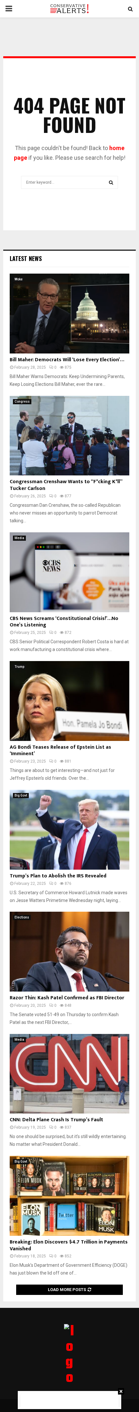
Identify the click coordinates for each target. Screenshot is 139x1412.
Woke (19, 279)
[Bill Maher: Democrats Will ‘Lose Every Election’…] (69, 313)
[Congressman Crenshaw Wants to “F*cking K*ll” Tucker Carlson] (69, 436)
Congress (22, 401)
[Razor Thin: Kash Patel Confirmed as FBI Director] (69, 952)
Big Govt (21, 795)
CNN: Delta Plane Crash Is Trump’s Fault (56, 1119)
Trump (19, 666)
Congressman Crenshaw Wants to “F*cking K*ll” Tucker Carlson (66, 485)
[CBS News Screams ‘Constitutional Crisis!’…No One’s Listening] (69, 572)
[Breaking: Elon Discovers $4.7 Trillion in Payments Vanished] (69, 1196)
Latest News (26, 258)
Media (19, 538)
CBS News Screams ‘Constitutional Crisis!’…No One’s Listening (64, 622)
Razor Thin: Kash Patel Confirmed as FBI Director (67, 998)
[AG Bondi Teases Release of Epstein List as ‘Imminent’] (69, 701)
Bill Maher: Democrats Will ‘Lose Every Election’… (67, 359)
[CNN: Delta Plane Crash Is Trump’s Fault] (69, 1074)
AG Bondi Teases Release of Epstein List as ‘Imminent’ (60, 750)
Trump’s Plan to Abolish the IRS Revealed (58, 876)
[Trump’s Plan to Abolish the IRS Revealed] (69, 830)
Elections (22, 917)
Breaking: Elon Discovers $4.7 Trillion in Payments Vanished (69, 1245)
